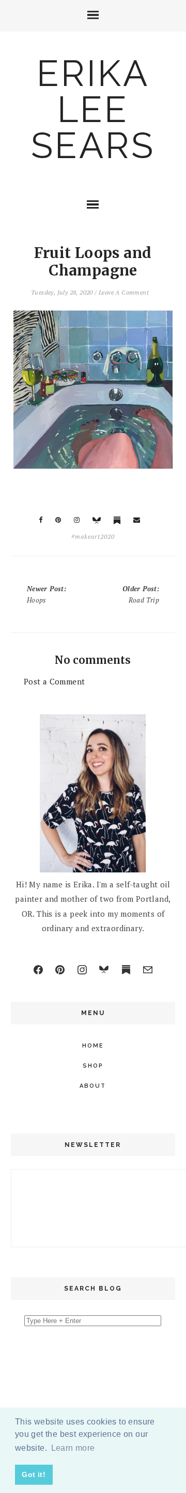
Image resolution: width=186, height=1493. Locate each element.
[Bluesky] (104, 969)
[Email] (147, 969)
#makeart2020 (93, 536)
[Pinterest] (60, 969)
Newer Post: (46, 594)
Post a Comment (54, 681)
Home (93, 1045)
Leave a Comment (124, 292)
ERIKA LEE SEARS (93, 109)
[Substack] (126, 969)
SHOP (93, 1065)
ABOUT (93, 1086)
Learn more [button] (73, 1448)
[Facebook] (38, 969)
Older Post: (140, 594)
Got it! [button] (33, 1474)
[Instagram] (82, 969)
